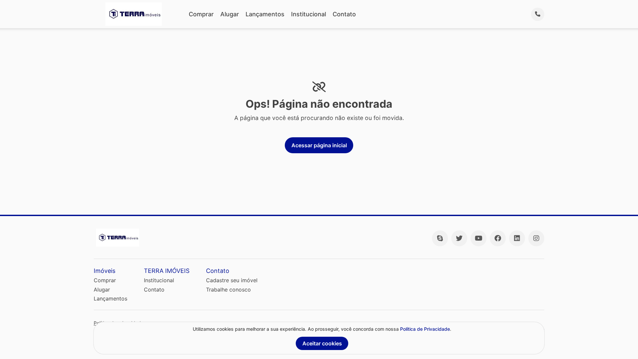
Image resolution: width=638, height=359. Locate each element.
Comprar (201, 14)
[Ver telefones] (537, 14)
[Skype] (440, 238)
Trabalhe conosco (228, 289)
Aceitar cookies (322, 343)
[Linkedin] (517, 238)
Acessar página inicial (319, 145)
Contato (344, 14)
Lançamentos (265, 14)
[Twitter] (459, 238)
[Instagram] (536, 238)
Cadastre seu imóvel (232, 280)
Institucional (308, 14)
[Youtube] (478, 238)
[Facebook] (498, 238)
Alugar (229, 14)
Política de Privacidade (425, 329)
